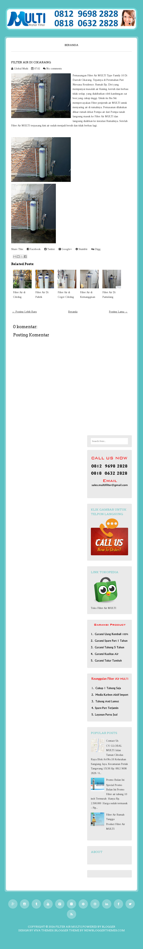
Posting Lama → (118, 311)
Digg (97, 249)
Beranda (71, 45)
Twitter (51, 249)
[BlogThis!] (18, 256)
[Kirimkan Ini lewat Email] (15, 256)
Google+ (66, 249)
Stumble (83, 249)
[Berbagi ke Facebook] (25, 256)
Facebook (35, 249)
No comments (54, 68)
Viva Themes (43, 930)
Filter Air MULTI (68, 926)
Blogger (108, 926)
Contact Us (112, 740)
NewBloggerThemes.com (104, 930)
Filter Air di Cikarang (31, 62)
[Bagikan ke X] (22, 256)
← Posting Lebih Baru (24, 311)
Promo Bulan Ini (115, 779)
